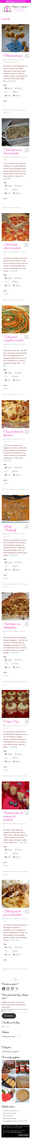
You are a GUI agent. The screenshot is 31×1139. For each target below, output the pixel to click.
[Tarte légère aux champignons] (15, 606)
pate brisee (19, 299)
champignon (8, 584)
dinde (17, 489)
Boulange (5, 62)
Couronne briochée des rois (11, 1110)
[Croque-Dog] (15, 704)
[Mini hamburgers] (15, 38)
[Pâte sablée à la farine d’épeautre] (22, 1095)
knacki (12, 775)
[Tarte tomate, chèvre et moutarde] (15, 227)
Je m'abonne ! (8, 1016)
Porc (23, 157)
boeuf (5, 584)
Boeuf (21, 533)
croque (5, 775)
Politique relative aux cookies (16, 1132)
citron (9, 871)
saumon (21, 871)
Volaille (4, 441)
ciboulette (5, 871)
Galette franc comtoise (9, 1113)
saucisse (18, 775)
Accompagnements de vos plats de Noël (15, 1121)
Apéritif (21, 59)
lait (19, 681)
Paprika (24, 584)
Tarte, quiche (22, 251)
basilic (5, 299)
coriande (10, 109)
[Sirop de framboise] (8, 1095)
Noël (15, 62)
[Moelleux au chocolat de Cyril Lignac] (8, 1067)
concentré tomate (13, 584)
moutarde (22, 109)
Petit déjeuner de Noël (9, 1118)
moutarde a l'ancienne (15, 207)
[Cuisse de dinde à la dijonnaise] (15, 414)
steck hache (9, 112)
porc (20, 207)
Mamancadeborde (9, 59)
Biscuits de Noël (8, 1116)
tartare (24, 871)
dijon (15, 489)
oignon (21, 584)
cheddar (7, 109)
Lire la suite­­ (12, 81)
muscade (15, 394)
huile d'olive (12, 871)
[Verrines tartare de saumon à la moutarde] (15, 795)
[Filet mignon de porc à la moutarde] (15, 893)
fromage (15, 109)
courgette (8, 394)
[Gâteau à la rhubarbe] (22, 1081)
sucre (4, 971)
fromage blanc (16, 681)
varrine (7, 874)
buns (4, 109)
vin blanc (7, 586)
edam (13, 109)
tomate (22, 299)
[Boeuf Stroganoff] (15, 509)
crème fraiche (6, 207)
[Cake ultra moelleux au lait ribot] (8, 1081)
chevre (8, 299)
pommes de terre (25, 489)
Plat (21, 157)
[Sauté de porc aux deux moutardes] (15, 132)
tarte (21, 394)
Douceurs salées (11, 62)
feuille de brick (10, 681)
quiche (27, 681)
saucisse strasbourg (23, 775)
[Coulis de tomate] (22, 1067)
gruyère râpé (8, 775)
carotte (5, 394)
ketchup (19, 109)
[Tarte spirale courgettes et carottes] (15, 319)
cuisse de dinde (11, 489)
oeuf (25, 681)
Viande (26, 157)
